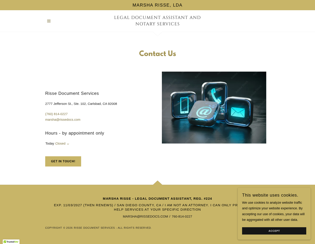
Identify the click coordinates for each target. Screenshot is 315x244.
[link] (158, 24)
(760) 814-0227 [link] (56, 114)
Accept (274, 230)
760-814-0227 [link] (182, 216)
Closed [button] (60, 143)
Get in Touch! (63, 161)
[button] (48, 21)
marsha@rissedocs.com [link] (62, 119)
